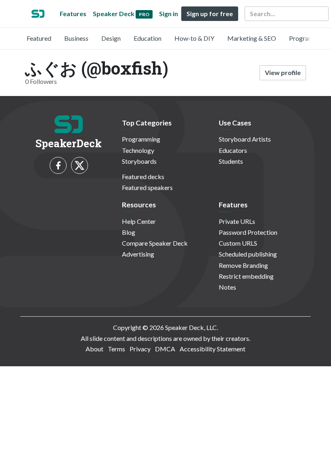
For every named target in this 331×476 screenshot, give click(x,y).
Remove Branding (243, 265)
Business (76, 38)
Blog (128, 232)
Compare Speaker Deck (155, 243)
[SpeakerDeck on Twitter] (79, 165)
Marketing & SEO (251, 38)
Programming (308, 38)
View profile (283, 72)
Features (73, 13)
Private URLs (237, 221)
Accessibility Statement (212, 349)
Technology (138, 150)
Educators (233, 150)
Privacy (140, 349)
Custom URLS (238, 243)
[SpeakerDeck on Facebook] (58, 165)
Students (231, 161)
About (94, 349)
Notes (227, 287)
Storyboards (139, 161)
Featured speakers (147, 187)
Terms (116, 349)
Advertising (138, 254)
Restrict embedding (246, 276)
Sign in (168, 13)
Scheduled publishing (248, 254)
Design (111, 38)
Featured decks (143, 176)
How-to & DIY (194, 38)
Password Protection (248, 232)
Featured (39, 38)
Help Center (139, 221)
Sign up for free (209, 13)
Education (147, 38)
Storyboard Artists (245, 139)
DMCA (165, 349)
